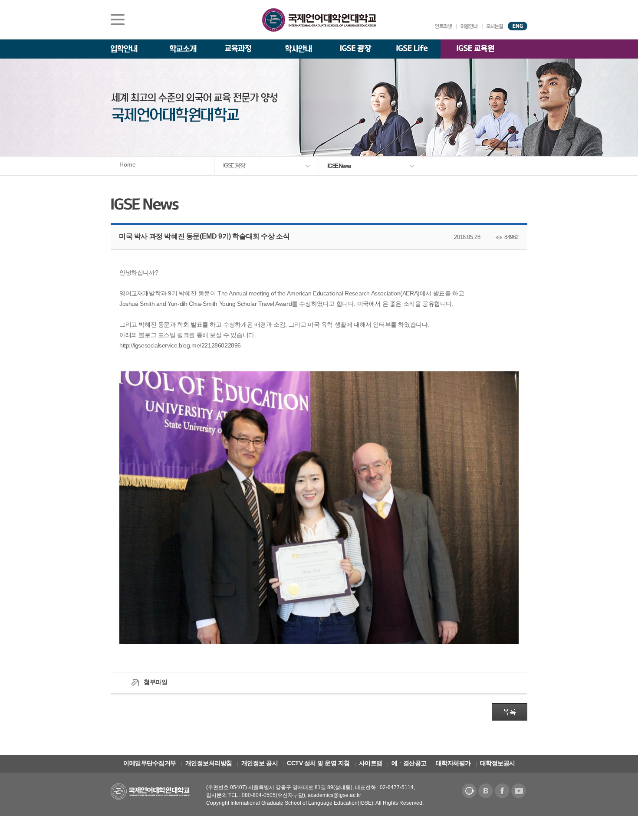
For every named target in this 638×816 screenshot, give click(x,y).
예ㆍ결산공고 (409, 763)
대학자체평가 (453, 763)
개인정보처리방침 (208, 763)
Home (127, 164)
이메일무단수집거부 (149, 763)
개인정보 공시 (259, 763)
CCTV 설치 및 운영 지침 (318, 763)
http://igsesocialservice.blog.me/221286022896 (180, 345)
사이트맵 (370, 763)
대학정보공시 (497, 763)
